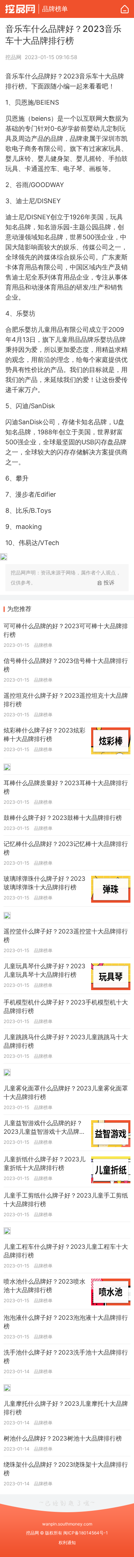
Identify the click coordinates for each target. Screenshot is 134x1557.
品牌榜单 (55, 9)
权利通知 (67, 1542)
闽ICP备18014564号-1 (85, 1532)
